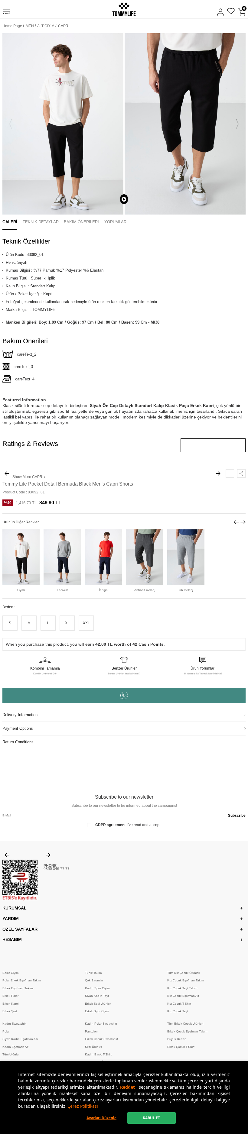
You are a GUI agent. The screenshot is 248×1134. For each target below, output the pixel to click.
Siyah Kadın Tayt (97, 995)
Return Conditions (18, 742)
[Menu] (6, 12)
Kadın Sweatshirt (14, 1023)
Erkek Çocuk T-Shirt (180, 1046)
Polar (6, 1031)
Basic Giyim (10, 972)
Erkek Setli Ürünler (98, 1003)
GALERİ (9, 222)
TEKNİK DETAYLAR (41, 222)
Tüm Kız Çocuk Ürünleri (183, 972)
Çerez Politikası (82, 1106)
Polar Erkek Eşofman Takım (21, 980)
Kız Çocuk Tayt (177, 1011)
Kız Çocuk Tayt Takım (182, 988)
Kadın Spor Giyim (97, 988)
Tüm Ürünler (10, 1054)
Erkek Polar (10, 995)
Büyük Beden (176, 1039)
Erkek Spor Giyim (97, 1011)
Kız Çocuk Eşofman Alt (183, 995)
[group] (62, 124)
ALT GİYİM (45, 26)
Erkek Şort (9, 1011)
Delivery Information (20, 714)
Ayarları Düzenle (101, 1117)
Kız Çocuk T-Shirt (179, 1003)
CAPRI (63, 26)
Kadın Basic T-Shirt (98, 1054)
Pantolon (91, 1031)
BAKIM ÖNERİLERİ (81, 222)
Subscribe (237, 815)
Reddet (127, 1087)
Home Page (12, 26)
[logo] (124, 9)
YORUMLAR (115, 222)
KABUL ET (151, 1117)
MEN (30, 26)
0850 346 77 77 (57, 869)
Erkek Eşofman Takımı (18, 988)
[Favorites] (231, 12)
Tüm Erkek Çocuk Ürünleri (185, 1023)
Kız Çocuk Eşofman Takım (185, 980)
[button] (10, 123)
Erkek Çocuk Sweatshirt (101, 1039)
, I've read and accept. (128, 825)
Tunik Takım (93, 972)
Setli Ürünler (93, 1046)
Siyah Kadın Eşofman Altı (20, 1039)
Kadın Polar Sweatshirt (101, 1023)
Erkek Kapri (10, 1003)
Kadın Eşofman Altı (15, 1046)
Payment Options (17, 728)
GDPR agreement (110, 825)
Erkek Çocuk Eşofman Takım (187, 1031)
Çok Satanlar (94, 980)
